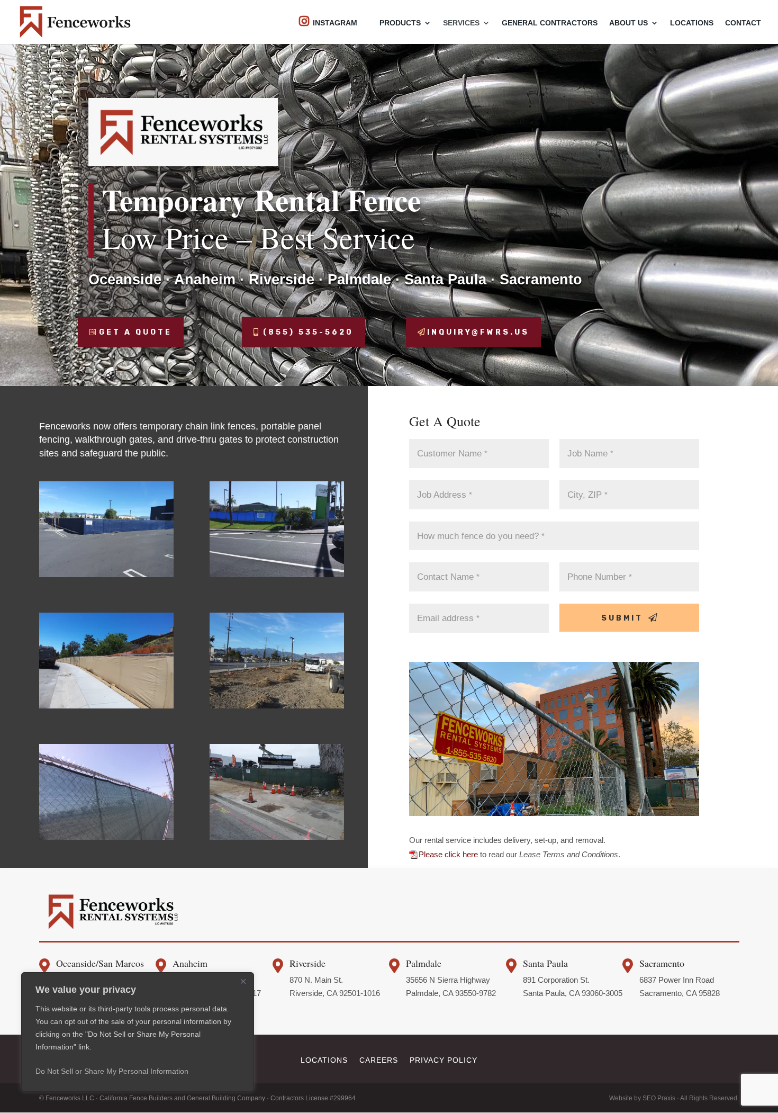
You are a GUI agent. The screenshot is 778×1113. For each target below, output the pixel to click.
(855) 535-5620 (308, 332)
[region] (137, 1032)
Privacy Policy (443, 1060)
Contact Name (448, 576)
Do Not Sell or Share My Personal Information (111, 1071)
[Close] (243, 981)
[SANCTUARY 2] (106, 705)
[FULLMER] (277, 705)
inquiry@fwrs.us (478, 332)
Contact (743, 23)
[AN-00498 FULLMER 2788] (277, 836)
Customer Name (452, 453)
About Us (628, 23)
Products (400, 23)
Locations (691, 23)
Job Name (590, 453)
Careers (378, 1060)
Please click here (448, 854)
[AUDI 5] (277, 574)
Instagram (335, 23)
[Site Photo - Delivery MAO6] (106, 574)
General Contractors (550, 23)
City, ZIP (587, 494)
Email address (448, 618)
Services (461, 23)
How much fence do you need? (481, 536)
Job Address (444, 494)
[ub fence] (106, 836)
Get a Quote (135, 332)
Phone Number (599, 576)
